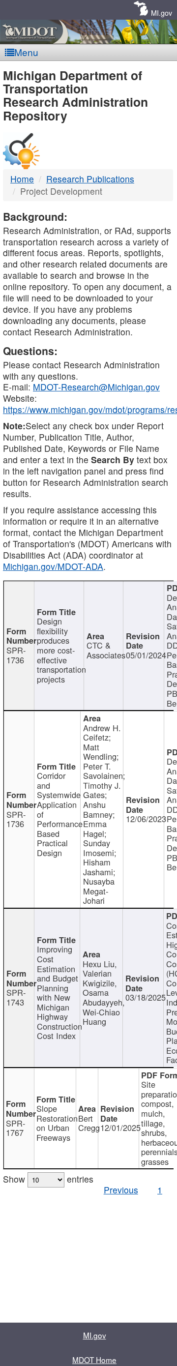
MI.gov (161, 12)
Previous (121, 1190)
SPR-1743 (16, 997)
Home (22, 179)
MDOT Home (94, 1359)
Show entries (48, 1179)
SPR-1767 (15, 1128)
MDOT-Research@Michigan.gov (96, 387)
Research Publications (90, 179)
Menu (26, 52)
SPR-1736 (16, 655)
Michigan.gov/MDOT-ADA (53, 566)
